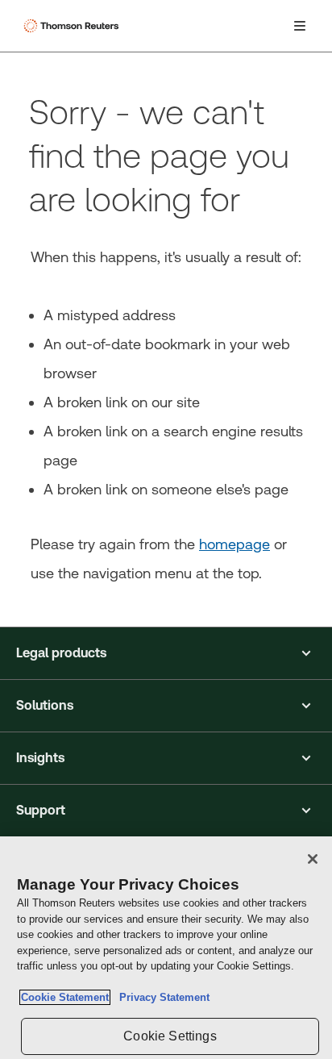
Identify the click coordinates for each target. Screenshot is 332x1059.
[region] (166, 947)
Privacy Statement (161, 997)
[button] (166, 653)
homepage (234, 544)
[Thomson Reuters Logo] (73, 25)
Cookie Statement (65, 997)
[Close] (312, 859)
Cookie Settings (169, 1036)
